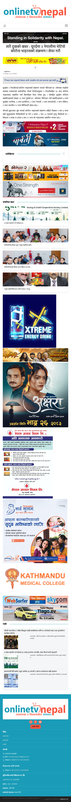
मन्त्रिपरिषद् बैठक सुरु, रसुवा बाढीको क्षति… (18, 245)
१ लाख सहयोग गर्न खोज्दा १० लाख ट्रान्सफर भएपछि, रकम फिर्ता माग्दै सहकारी (30, 652)
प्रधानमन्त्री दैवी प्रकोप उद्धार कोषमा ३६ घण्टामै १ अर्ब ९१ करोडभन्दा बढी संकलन (30, 671)
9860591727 (16, 760)
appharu (7, 71)
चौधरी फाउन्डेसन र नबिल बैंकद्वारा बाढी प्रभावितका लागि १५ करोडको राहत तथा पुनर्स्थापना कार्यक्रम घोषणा (34, 632)
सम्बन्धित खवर (8, 202)
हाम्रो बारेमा (6, 736)
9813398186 (25, 760)
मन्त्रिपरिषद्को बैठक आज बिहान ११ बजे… (17, 267)
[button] (66, 25)
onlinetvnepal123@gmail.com (19, 757)
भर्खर (5, 624)
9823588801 (25, 770)
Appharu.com (64, 799)
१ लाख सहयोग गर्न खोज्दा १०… (14, 223)
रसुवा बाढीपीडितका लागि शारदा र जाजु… (17, 289)
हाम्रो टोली (35, 727)
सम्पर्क (4, 745)
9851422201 (16, 770)
